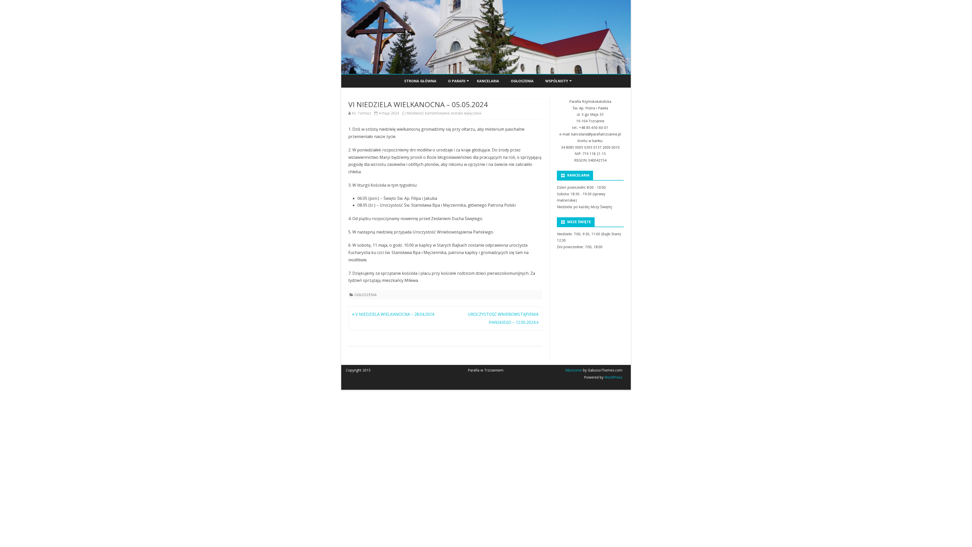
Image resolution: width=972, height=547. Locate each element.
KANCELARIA (488, 81)
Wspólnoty (556, 81)
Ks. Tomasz (361, 113)
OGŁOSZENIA (522, 81)
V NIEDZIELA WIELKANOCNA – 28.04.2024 (394, 314)
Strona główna (420, 81)
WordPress (612, 377)
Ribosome (573, 370)
